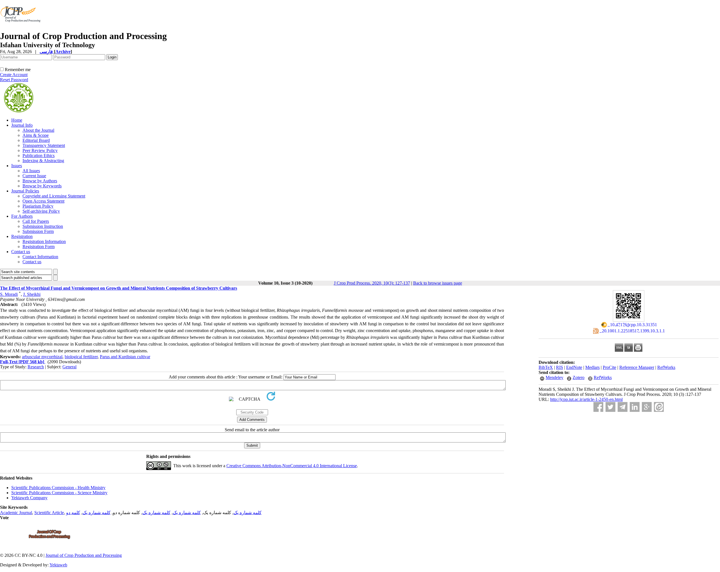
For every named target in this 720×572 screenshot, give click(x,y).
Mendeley (554, 377)
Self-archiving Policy (41, 211)
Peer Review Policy (40, 150)
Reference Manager (636, 367)
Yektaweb (58, 564)
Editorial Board (36, 140)
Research (36, 366)
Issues (16, 165)
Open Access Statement (43, 201)
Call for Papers (35, 221)
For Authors (22, 216)
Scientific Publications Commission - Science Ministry (59, 492)
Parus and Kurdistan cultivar (125, 356)
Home (16, 120)
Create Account (14, 74)
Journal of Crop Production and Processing (84, 555)
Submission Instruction (42, 226)
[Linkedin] (635, 407)
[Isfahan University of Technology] (21, 29)
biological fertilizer (81, 356)
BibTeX (546, 367)
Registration (22, 236)
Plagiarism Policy (37, 206)
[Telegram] (622, 407)
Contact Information (40, 256)
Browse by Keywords (42, 185)
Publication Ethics (38, 155)
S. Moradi (9, 294)
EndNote (574, 367)
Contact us (20, 251)
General (69, 366)
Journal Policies (25, 191)
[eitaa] (659, 407)
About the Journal (38, 130)
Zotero (578, 377)
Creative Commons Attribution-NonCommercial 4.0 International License (291, 465)
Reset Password (14, 79)
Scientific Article (49, 512)
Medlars (592, 367)
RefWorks (666, 367)
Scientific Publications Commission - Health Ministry (58, 487)
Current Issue (34, 175)
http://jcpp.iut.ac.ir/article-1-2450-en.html (586, 399)
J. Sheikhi (31, 294)
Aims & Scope (35, 135)
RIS (559, 367)
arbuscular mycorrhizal (42, 356)
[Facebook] (598, 407)
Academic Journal (16, 512)
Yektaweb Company (29, 497)
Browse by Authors (39, 180)
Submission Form (38, 231)
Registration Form (38, 246)
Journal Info (22, 125)
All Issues (31, 170)
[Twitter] (610, 407)
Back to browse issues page (437, 283)
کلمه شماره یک (247, 512)
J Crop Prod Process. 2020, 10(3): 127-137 (372, 283)
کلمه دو (73, 512)
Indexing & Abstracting (43, 160)
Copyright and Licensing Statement (53, 196)
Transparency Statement (43, 145)
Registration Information (44, 241)
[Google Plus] (647, 407)
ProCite (609, 367)
